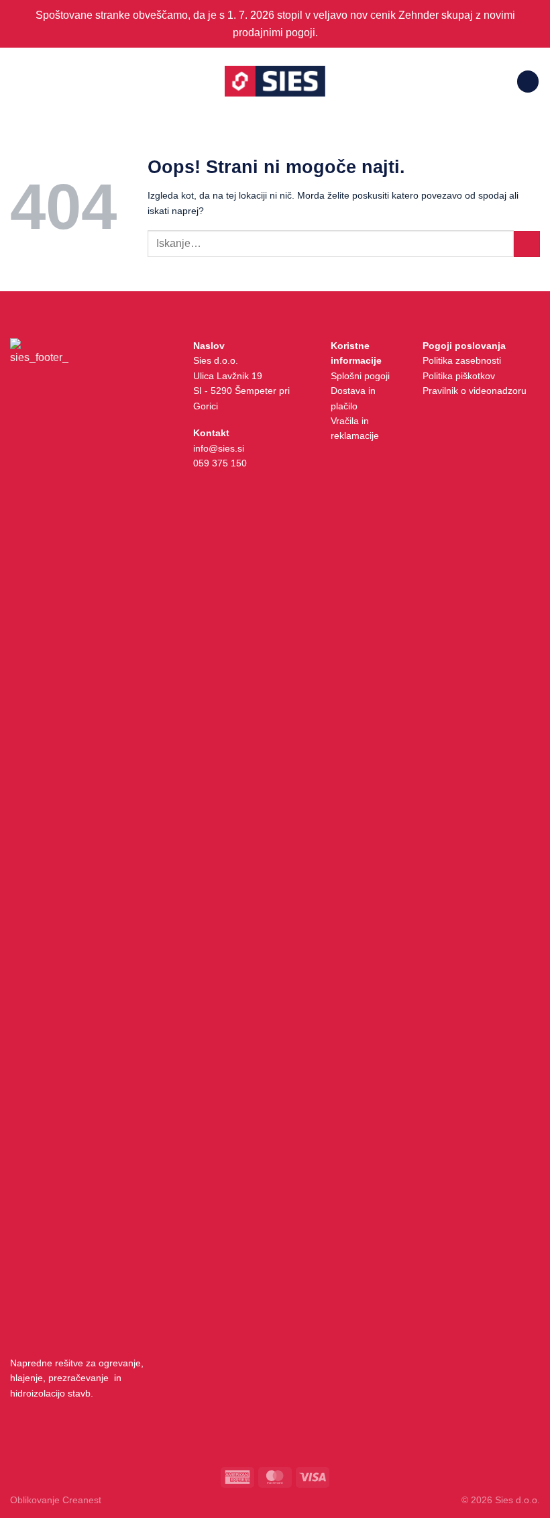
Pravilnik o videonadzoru (475, 390)
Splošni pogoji (360, 375)
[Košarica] (528, 81)
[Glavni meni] (18, 81)
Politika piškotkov (459, 375)
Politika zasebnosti (462, 360)
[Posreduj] (527, 244)
